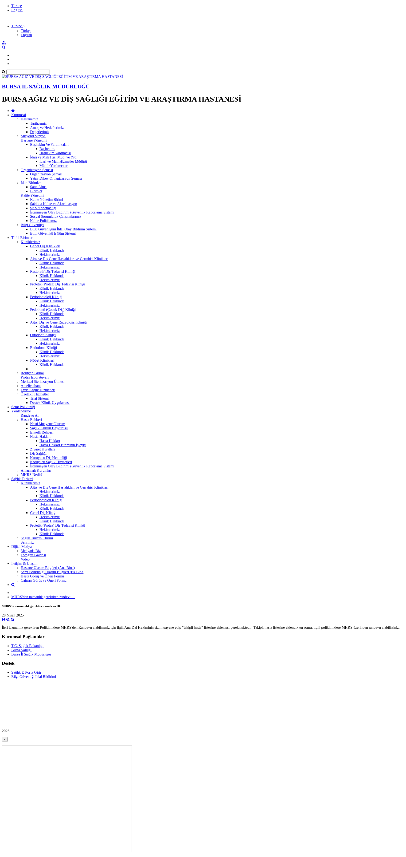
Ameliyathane (31, 386)
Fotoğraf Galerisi (33, 555)
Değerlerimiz (39, 132)
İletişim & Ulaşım (24, 563)
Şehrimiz (27, 542)
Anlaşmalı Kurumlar (36, 470)
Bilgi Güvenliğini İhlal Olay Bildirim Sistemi (63, 229)
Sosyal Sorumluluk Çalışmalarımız (55, 216)
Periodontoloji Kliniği (46, 297)
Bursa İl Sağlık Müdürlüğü (31, 654)
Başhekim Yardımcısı (55, 153)
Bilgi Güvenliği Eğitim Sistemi (53, 233)
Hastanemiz (29, 119)
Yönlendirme (21, 411)
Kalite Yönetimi (32, 195)
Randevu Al (30, 415)
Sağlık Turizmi (22, 479)
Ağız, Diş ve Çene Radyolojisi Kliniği (58, 322)
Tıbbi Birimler (21, 238)
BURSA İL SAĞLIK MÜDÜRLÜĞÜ (46, 86)
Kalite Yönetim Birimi (46, 199)
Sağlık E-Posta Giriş (26, 672)
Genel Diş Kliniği (43, 513)
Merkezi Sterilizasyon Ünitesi (42, 381)
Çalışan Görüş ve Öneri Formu (43, 580)
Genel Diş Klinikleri (45, 246)
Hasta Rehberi (31, 420)
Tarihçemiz (38, 123)
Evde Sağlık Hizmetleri (38, 390)
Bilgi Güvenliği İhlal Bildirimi (33, 677)
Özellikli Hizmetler (35, 394)
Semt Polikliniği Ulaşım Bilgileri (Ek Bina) (52, 572)
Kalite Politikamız (43, 221)
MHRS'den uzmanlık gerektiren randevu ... (43, 597)
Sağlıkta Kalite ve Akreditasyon (53, 204)
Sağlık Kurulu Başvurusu (49, 428)
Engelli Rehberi (41, 432)
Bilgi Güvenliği (32, 225)
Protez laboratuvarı (35, 377)
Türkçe (16, 6)
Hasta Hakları (40, 436)
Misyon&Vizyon (33, 136)
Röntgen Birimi (32, 373)
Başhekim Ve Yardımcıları (49, 144)
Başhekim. (47, 149)
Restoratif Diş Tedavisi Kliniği (52, 271)
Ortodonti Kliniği (43, 335)
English (17, 10)
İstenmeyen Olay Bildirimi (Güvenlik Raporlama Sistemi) (72, 212)
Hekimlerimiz (49, 255)
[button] (18, 26)
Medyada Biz (31, 551)
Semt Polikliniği (23, 407)
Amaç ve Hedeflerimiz (47, 128)
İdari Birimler (31, 183)
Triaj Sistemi (39, 398)
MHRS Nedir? (32, 475)
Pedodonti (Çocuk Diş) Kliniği (53, 310)
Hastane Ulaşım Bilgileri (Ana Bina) (48, 568)
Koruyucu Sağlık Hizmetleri (51, 462)
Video (25, 559)
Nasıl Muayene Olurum (47, 424)
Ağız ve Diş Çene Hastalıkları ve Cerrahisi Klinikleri (69, 259)
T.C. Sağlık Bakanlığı (27, 646)
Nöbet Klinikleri (42, 360)
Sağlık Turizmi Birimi (37, 538)
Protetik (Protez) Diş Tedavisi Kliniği (57, 284)
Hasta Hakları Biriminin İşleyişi (62, 445)
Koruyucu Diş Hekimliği (48, 458)
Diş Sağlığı (38, 453)
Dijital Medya (21, 547)
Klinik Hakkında (51, 250)
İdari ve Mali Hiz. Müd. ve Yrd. (53, 157)
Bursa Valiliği (21, 650)
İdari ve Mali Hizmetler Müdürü (63, 161)
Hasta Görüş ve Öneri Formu (42, 576)
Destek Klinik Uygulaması (50, 403)
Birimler (36, 191)
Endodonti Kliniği (43, 348)
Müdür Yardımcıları (53, 166)
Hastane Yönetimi (34, 140)
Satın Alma (38, 187)
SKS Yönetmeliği (43, 208)
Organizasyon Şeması (37, 170)
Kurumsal (18, 115)
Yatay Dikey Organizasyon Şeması (56, 178)
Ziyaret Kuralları (42, 449)
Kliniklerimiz (30, 242)
